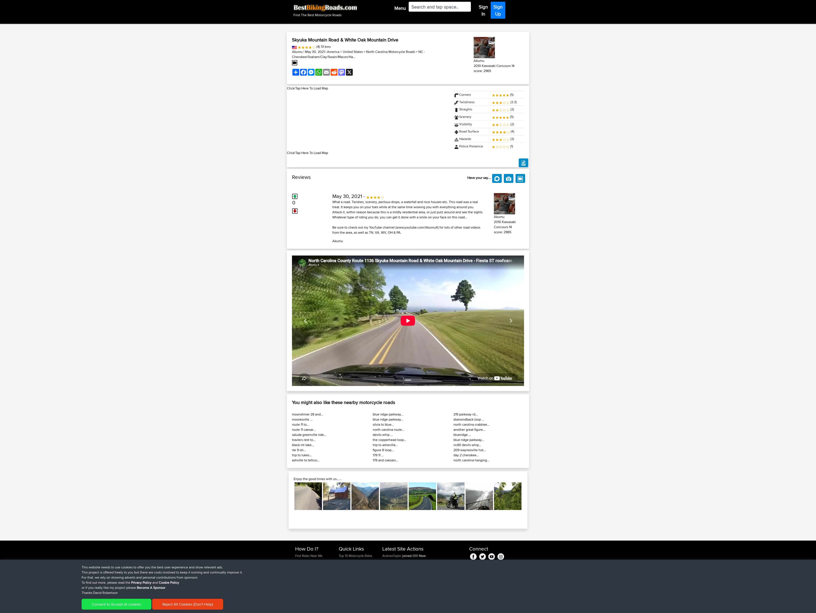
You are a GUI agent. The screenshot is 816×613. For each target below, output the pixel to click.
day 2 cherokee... (466, 455)
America (333, 51)
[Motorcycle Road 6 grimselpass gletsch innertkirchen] (393, 496)
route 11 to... (300, 424)
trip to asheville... (385, 444)
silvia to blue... (383, 424)
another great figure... (469, 429)
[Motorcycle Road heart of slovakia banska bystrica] (507, 496)
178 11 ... (378, 455)
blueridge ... (462, 434)
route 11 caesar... (304, 429)
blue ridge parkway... (388, 414)
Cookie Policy (169, 582)
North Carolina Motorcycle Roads (390, 51)
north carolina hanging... (471, 460)
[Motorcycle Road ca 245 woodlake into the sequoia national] (336, 496)
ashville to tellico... (306, 460)
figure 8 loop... (383, 450)
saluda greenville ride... (309, 434)
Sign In (483, 10)
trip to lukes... (302, 455)
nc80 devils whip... (467, 444)
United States (353, 51)
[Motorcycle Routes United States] (294, 46)
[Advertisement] (367, 120)
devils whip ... (383, 434)
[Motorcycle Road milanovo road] (365, 496)
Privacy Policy (141, 582)
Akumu (297, 51)
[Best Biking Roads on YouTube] (491, 556)
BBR (415, 556)
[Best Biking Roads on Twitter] (482, 556)
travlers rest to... (304, 439)
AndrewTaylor (392, 556)
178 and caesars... (385, 460)
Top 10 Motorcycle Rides (355, 556)
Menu (400, 8)
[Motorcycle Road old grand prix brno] (308, 496)
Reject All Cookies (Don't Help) (187, 604)
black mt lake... (303, 444)
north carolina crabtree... (471, 424)
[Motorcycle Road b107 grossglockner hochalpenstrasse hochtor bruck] (479, 496)
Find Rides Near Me (308, 556)
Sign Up (498, 10)
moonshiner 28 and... (307, 414)
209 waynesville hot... (469, 450)
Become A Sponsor (151, 587)
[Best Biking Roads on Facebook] (473, 556)
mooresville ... (302, 419)
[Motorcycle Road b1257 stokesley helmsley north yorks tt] (422, 496)
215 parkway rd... (465, 414)
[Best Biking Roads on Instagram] (501, 556)
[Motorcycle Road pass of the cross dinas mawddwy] (451, 496)
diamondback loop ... (468, 419)
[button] (305, 320)
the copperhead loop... (389, 439)
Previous (288, 496)
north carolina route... (388, 429)
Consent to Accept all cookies (116, 604)
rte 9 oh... (299, 450)
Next (528, 496)
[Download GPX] (523, 162)
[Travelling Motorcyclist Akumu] (484, 46)
